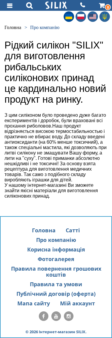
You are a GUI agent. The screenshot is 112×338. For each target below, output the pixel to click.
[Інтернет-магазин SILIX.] (56, 5)
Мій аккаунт (77, 303)
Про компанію (56, 239)
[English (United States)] (93, 16)
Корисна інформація (56, 249)
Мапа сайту (33, 303)
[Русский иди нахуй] (104, 16)
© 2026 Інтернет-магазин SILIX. (56, 331)
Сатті (73, 230)
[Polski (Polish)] (81, 16)
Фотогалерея (56, 259)
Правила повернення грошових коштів (56, 271)
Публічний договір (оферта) (56, 293)
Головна (44, 230)
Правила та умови (56, 284)
